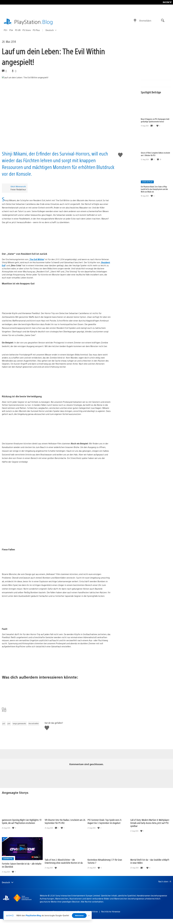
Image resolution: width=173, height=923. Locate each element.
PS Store (27, 30)
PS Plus (36, 30)
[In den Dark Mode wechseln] (135, 20)
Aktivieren (79, 916)
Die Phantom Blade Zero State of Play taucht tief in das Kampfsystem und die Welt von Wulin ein (154, 189)
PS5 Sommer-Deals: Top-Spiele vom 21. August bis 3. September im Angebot (105, 821)
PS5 (5, 30)
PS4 (11, 30)
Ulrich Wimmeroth (18, 186)
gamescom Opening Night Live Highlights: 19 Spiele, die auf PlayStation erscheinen (21, 821)
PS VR (18, 30)
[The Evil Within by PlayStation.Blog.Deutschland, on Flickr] (56, 237)
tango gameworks (19, 723)
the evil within (34, 723)
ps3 (4, 723)
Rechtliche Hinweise (110, 911)
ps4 (9, 723)
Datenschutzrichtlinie (88, 911)
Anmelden (145, 20)
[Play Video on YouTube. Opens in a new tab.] (36, 857)
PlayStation (33, 21)
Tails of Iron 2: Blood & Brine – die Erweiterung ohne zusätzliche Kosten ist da (64, 861)
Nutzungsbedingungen (63, 911)
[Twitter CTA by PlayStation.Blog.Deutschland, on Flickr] (56, 691)
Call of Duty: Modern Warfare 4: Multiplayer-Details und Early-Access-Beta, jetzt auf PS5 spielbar (150, 822)
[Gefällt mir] (157, 125)
